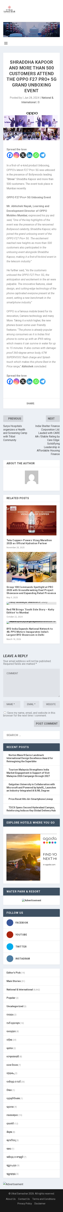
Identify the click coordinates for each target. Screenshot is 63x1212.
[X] (23, 155)
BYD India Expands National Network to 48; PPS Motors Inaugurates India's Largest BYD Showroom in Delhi (30, 631)
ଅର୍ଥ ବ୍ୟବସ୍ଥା (13, 1023)
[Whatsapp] (36, 155)
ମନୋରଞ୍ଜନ (12, 1115)
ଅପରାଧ (10, 1014)
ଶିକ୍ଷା (9, 1132)
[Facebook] (10, 155)
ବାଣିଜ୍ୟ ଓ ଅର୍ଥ (13, 1081)
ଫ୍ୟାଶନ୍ (10, 1073)
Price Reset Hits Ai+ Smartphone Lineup (31, 799)
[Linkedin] (29, 155)
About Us (11, 1199)
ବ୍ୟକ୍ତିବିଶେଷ (13, 1098)
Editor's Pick (14, 972)
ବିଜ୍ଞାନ (9, 1090)
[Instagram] (16, 155)
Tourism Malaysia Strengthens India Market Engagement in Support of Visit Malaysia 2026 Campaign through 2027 (28, 772)
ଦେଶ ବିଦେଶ (12, 1065)
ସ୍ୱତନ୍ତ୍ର (11, 1165)
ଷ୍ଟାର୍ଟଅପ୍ (11, 1140)
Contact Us (24, 1199)
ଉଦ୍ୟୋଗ (11, 1031)
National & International (20, 989)
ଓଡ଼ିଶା (9, 1039)
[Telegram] (43, 155)
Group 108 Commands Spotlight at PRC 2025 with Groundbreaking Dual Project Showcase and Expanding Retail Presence (31, 590)
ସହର (9, 1148)
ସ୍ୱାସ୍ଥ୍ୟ (11, 1173)
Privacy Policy (24, 1203)
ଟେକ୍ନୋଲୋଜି (13, 1056)
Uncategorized (15, 1006)
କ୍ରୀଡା (10, 1048)
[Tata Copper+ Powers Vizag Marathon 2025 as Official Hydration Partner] (32, 520)
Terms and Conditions (43, 1199)
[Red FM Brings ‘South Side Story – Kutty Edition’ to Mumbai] (32, 603)
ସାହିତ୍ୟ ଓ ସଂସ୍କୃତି (15, 1157)
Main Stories (14, 981)
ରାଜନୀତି (10, 1123)
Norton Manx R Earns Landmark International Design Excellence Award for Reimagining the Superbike (30, 758)
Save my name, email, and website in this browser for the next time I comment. (29, 714)
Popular (11, 997)
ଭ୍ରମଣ (10, 1106)
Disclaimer (40, 1203)
